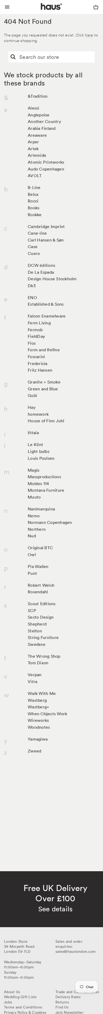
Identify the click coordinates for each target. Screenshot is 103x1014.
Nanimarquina (41, 508)
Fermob (35, 329)
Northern (37, 529)
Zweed (34, 751)
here (89, 34)
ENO (32, 297)
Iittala (33, 432)
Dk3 (32, 285)
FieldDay (36, 336)
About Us (12, 991)
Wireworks (38, 720)
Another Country (44, 121)
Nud (32, 535)
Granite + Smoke (44, 382)
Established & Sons (46, 304)
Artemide (37, 155)
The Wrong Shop (44, 656)
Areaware (37, 135)
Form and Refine (44, 349)
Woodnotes (39, 727)
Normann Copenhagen (50, 522)
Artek (33, 148)
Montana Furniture (46, 490)
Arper (33, 141)
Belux (33, 194)
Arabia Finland (42, 128)
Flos (32, 343)
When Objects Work (47, 713)
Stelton (35, 630)
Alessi (33, 108)
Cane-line (37, 233)
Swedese (36, 644)
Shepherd (37, 624)
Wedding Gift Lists (20, 996)
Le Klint (35, 444)
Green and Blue (43, 388)
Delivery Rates (68, 996)
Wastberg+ (38, 706)
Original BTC (40, 547)
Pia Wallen (38, 566)
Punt (32, 573)
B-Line (34, 187)
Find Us (61, 1007)
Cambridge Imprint (46, 226)
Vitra (32, 681)
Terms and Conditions (23, 1007)
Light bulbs (38, 451)
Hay (31, 407)
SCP (32, 610)
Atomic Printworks (46, 162)
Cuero (34, 253)
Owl (32, 554)
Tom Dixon (38, 662)
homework (38, 414)
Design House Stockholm (52, 278)
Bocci (33, 200)
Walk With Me (42, 693)
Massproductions (44, 476)
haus (42, 12)
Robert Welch (41, 585)
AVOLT (34, 175)
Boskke (35, 214)
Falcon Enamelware (46, 316)
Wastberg (37, 700)
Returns (62, 1002)
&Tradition (38, 96)
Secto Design (41, 617)
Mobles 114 (38, 483)
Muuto (34, 497)
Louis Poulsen (41, 458)
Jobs (8, 1002)
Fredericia (38, 363)
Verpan (35, 674)
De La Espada (41, 272)
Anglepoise (39, 114)
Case (33, 246)
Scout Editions (42, 603)
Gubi (32, 395)
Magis (33, 470)
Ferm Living (39, 322)
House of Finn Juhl (46, 420)
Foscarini (36, 356)
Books (33, 207)
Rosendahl (38, 591)
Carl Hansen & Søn (46, 240)
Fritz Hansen (40, 370)
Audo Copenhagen (46, 169)
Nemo (34, 515)
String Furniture (43, 637)
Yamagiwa (38, 739)
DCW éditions (41, 265)
